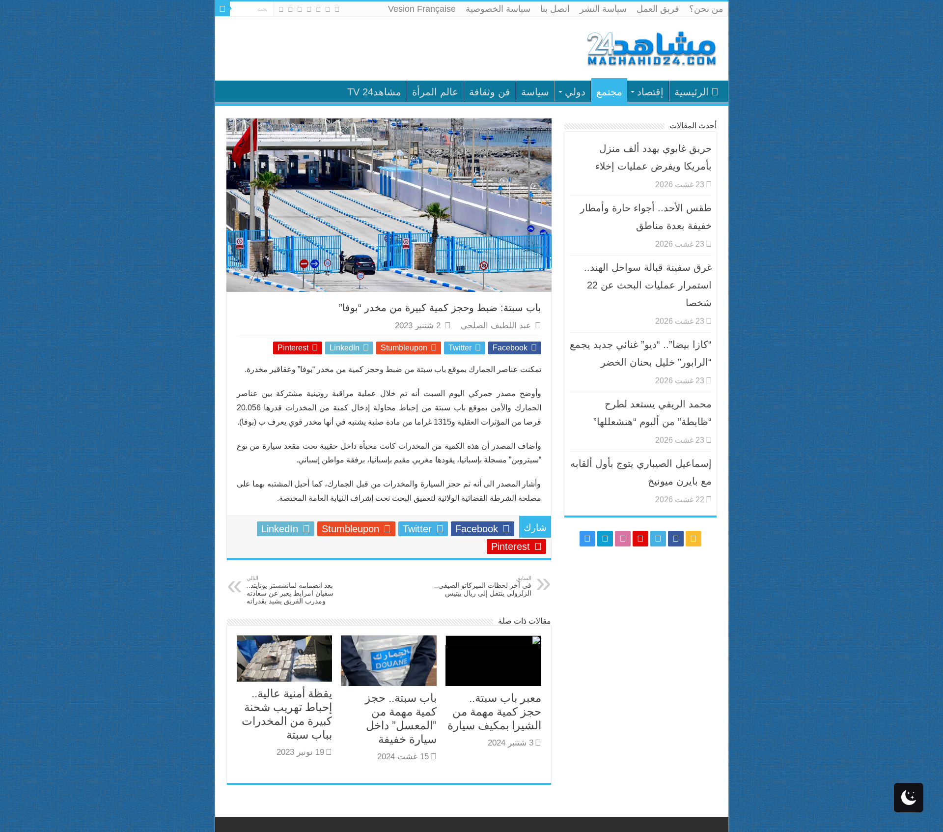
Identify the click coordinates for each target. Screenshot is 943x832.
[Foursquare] (290, 9)
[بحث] (222, 8)
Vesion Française (422, 9)
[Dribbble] (300, 9)
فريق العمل (658, 9)
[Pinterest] (309, 9)
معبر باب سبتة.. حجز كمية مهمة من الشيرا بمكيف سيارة (494, 711)
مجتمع (609, 91)
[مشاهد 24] (651, 47)
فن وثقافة (489, 91)
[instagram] (281, 9)
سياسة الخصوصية (498, 9)
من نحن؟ (706, 9)
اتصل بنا (555, 9)
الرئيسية (691, 91)
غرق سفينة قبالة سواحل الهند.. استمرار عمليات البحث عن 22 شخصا (648, 285)
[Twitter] (318, 9)
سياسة (535, 91)
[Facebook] (328, 9)
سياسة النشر (603, 9)
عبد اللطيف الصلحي (496, 325)
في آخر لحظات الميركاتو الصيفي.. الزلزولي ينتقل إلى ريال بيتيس (482, 586)
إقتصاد (650, 91)
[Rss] (337, 9)
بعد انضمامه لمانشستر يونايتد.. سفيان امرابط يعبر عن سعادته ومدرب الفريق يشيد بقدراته (290, 590)
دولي (575, 91)
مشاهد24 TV (374, 91)
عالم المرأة (435, 91)
